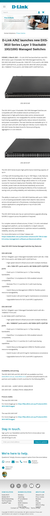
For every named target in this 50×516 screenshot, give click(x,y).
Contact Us (14, 508)
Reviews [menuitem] (38, 499)
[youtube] (31, 486)
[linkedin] (18, 486)
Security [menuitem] (20, 505)
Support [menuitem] (38, 507)
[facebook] (12, 486)
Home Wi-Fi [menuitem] (5, 495)
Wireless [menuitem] (21, 495)
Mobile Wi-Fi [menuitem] (6, 497)
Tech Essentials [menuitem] (7, 501)
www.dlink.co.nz (20, 377)
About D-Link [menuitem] (40, 495)
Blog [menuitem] (37, 501)
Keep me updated (41, 442)
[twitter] (37, 486)
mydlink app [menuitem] (6, 503)
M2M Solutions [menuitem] (23, 503)
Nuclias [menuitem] (20, 501)
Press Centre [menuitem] (40, 497)
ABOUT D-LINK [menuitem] (40, 492)
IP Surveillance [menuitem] (22, 499)
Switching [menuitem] (21, 497)
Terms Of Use (35, 508)
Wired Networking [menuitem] (7, 499)
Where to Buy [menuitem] (40, 505)
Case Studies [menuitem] (22, 507)
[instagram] (25, 486)
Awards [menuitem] (38, 503)
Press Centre (21, 33)
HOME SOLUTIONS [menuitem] (7, 492)
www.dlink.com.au (8, 377)
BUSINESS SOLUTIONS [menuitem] (24, 492)
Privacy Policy (24, 508)
